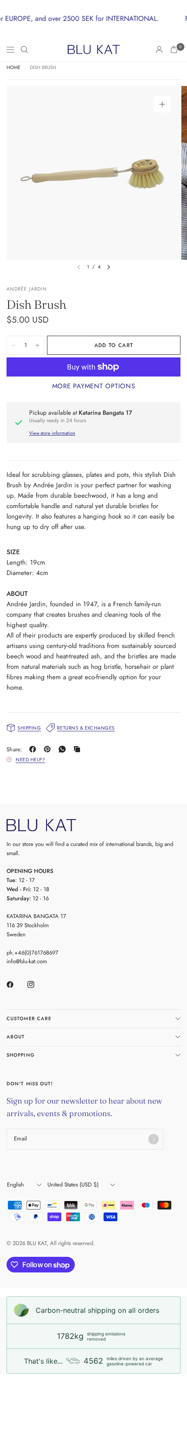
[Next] (108, 267)
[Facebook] (34, 749)
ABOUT (16, 1036)
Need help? (30, 760)
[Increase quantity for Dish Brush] (37, 345)
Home (13, 67)
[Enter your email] (153, 1139)
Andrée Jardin (27, 288)
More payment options (93, 386)
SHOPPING (21, 1054)
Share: (15, 749)
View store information (52, 433)
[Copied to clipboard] (78, 749)
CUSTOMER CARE (29, 1018)
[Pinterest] (49, 749)
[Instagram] (37, 984)
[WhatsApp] (64, 749)
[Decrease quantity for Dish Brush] (13, 345)
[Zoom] (162, 104)
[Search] (24, 49)
